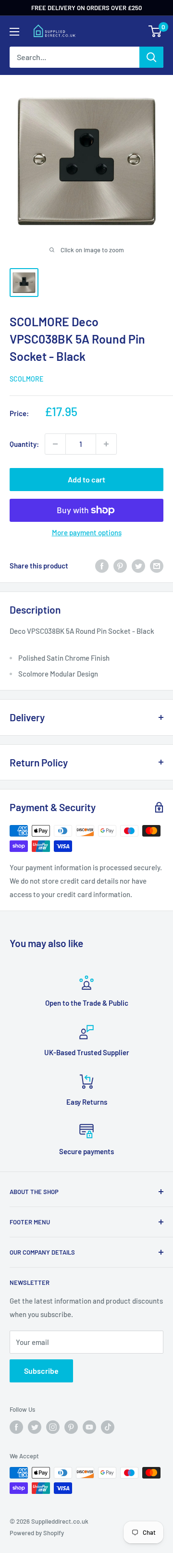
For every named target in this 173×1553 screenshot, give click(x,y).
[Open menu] (14, 32)
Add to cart (86, 479)
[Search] (151, 57)
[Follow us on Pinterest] (71, 1427)
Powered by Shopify (37, 1533)
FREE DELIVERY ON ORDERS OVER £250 (86, 8)
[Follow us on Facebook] (16, 1427)
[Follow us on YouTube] (89, 1427)
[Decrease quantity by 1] (55, 444)
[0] (155, 31)
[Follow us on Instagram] (53, 1427)
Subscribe (41, 1370)
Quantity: (24, 444)
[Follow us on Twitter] (34, 1427)
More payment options (87, 532)
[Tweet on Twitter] (138, 565)
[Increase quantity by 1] (106, 444)
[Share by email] (156, 565)
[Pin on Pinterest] (120, 565)
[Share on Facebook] (102, 565)
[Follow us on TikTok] (107, 1427)
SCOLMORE (26, 379)
